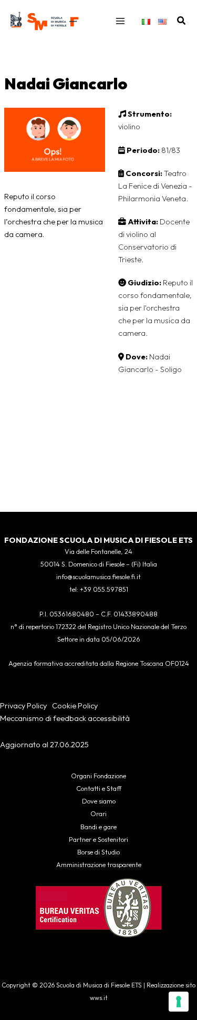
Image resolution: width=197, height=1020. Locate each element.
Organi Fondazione (98, 775)
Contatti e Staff (98, 788)
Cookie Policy (75, 705)
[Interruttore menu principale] (120, 21)
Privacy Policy (23, 705)
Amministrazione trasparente (98, 864)
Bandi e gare (98, 826)
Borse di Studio (98, 852)
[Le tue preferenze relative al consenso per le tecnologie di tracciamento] (179, 1002)
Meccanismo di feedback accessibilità (65, 718)
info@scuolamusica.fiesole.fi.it (98, 576)
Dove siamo (99, 801)
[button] (181, 21)
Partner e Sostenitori (98, 839)
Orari (98, 813)
